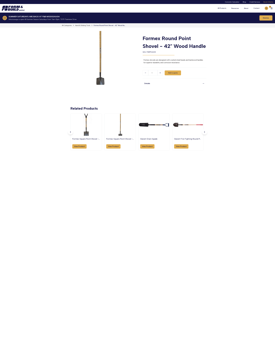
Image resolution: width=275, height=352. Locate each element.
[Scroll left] (70, 132)
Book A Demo (268, 2)
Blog (244, 2)
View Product (79, 146)
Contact (257, 8)
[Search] (266, 8)
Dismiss (266, 18)
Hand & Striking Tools (82, 25)
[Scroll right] (204, 132)
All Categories (67, 25)
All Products (222, 8)
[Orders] (271, 8)
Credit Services (254, 2)
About (246, 8)
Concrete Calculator (232, 2)
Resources (235, 8)
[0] (271, 9)
